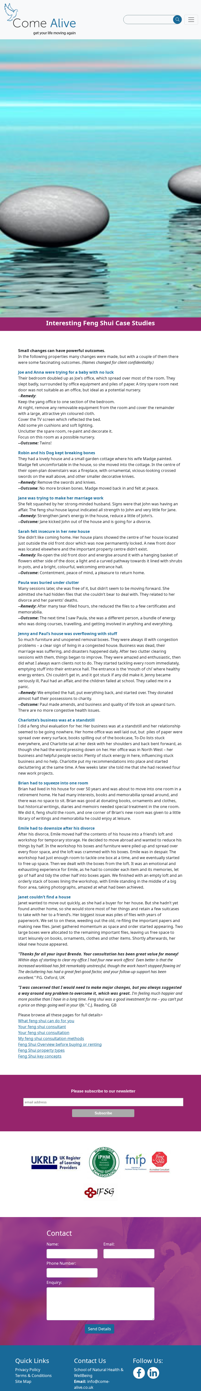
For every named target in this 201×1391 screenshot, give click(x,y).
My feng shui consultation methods (51, 1038)
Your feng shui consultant (42, 1026)
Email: (108, 1244)
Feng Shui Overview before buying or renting (60, 1044)
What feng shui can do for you (46, 1020)
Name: (53, 1244)
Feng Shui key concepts (40, 1056)
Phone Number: (61, 1263)
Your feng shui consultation (43, 1032)
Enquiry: (54, 1282)
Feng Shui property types (41, 1050)
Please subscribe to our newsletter (103, 1091)
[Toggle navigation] (191, 20)
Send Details (99, 1329)
